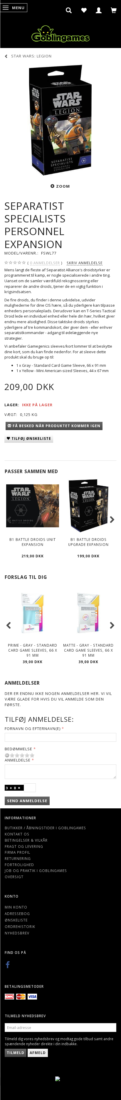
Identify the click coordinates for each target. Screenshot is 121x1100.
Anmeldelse (18, 760)
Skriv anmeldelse (84, 262)
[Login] (99, 10)
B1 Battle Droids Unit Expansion (32, 542)
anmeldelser (45, 262)
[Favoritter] (84, 10)
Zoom (63, 186)
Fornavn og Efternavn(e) (32, 728)
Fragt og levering (24, 846)
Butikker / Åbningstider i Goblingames (45, 827)
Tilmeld (15, 1052)
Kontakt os (17, 834)
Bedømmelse (18, 748)
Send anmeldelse (27, 800)
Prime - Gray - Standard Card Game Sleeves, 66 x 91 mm (32, 650)
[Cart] (114, 10)
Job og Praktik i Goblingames (36, 870)
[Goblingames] (60, 32)
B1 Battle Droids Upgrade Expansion (88, 542)
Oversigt (14, 876)
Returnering (18, 858)
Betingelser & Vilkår (26, 840)
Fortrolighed (19, 864)
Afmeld (38, 1052)
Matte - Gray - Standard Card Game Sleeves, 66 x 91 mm (88, 650)
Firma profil (17, 852)
